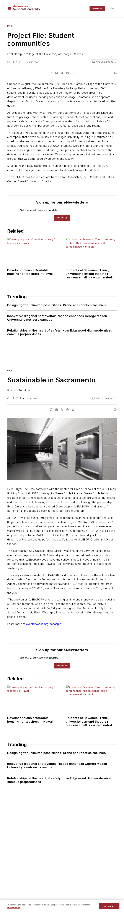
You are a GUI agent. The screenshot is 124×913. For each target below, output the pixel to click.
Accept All (109, 906)
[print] (115, 73)
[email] (72, 73)
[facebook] (51, 73)
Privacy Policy (13, 908)
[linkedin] (56, 73)
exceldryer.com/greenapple (43, 624)
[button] (9, 8)
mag (9, 26)
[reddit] (67, 73)
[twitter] (62, 73)
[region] (62, 906)
